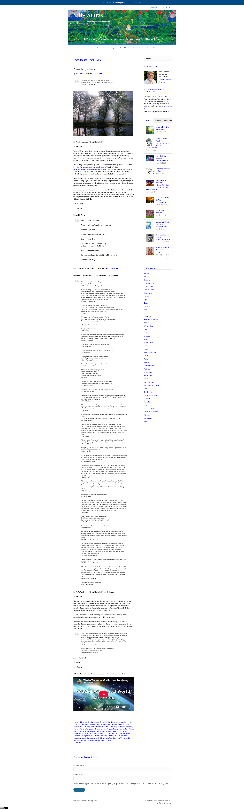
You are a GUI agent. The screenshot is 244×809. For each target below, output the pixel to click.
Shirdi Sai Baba (93, 736)
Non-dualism (122, 722)
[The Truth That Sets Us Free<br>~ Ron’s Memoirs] (150, 200)
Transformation (95, 724)
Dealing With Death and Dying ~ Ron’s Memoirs (162, 224)
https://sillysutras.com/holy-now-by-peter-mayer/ (89, 169)
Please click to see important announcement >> (122, 3)
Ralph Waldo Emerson (85, 733)
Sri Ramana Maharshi (92, 738)
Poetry (130, 722)
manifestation (123, 729)
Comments (168, 120)
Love (145, 329)
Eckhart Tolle (127, 727)
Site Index (85, 48)
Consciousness (149, 290)
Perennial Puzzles (150, 352)
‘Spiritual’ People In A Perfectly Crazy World (163, 250)
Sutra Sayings (149, 382)
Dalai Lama (148, 293)
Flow (145, 313)
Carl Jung (113, 727)
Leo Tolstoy (114, 729)
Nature (146, 339)
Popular (158, 120)
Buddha (106, 727)
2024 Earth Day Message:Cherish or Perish (162, 158)
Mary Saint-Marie (95, 731)
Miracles (114, 722)
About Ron (95, 48)
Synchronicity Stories (151, 395)
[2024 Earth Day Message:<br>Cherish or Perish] (150, 158)
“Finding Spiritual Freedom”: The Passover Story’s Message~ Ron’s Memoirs (158, 143)
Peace (146, 349)
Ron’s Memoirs (125, 48)
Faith (145, 310)
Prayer (146, 359)
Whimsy (146, 415)
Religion (147, 369)
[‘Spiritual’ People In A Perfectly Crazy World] (150, 251)
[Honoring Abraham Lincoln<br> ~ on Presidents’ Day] (150, 238)
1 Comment (77, 743)
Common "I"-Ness (150, 283)
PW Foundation (151, 48)
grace (91, 729)
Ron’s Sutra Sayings (109, 48)
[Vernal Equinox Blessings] (150, 214)
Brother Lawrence (97, 727)
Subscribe (79, 790)
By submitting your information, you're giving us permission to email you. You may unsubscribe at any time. (121, 783)
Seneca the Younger (80, 736)
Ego (145, 300)
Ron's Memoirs (84, 724)
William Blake (99, 740)
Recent (148, 120)
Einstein (96, 722)
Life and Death (149, 326)
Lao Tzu (106, 729)
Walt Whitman (89, 740)
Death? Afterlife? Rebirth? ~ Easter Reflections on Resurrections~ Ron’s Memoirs (158, 185)
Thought (147, 402)
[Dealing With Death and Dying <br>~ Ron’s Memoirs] (148, 225)
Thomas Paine (78, 740)
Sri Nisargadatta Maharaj (108, 736)
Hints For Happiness (151, 319)
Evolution (103, 722)
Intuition (146, 323)
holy (101, 729)
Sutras (146, 389)
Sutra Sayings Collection (152, 385)
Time (145, 405)
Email (78, 774)
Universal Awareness (151, 412)
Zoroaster (108, 740)
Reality (75, 724)
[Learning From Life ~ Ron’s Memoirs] (150, 130)
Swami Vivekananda (122, 738)
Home (77, 48)
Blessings (83, 722)
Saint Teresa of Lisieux (122, 733)
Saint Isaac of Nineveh (106, 733)
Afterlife (146, 273)
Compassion (148, 286)
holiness (96, 729)
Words (146, 422)
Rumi (95, 733)
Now (145, 346)
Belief (146, 277)
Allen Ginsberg (85, 727)
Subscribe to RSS (154, 7)
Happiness (147, 316)
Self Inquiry (148, 375)
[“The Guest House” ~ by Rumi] (150, 172)
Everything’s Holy (84, 69)
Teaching (147, 399)
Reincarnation (149, 366)
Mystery (115, 731)
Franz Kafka (84, 729)
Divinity (90, 722)
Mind (109, 722)
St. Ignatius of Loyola (107, 738)
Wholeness (105, 724)
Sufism (146, 379)
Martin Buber (84, 731)
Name (78, 765)
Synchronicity (138, 48)
